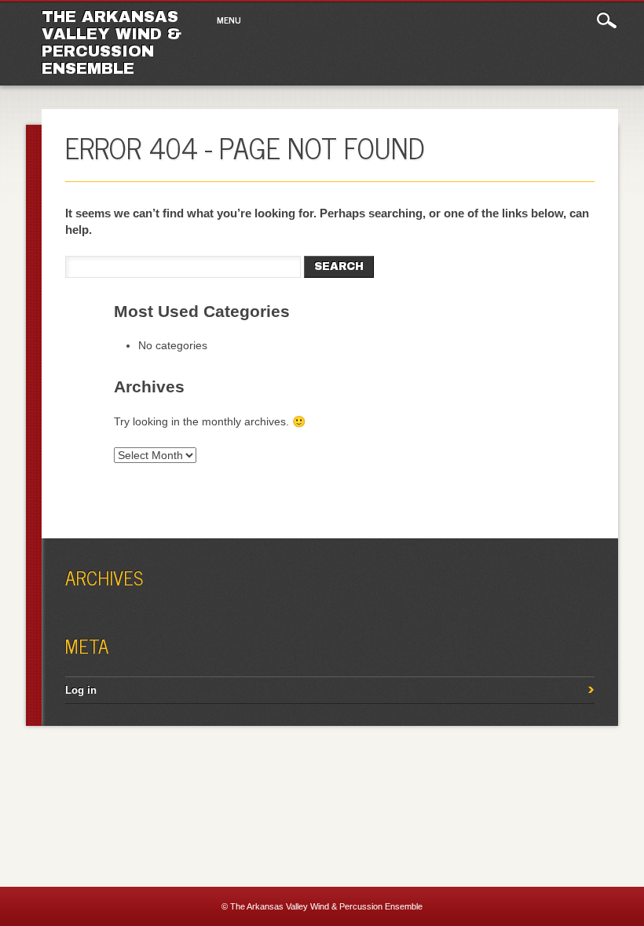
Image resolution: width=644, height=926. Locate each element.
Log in (81, 690)
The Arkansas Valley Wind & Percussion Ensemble (111, 42)
